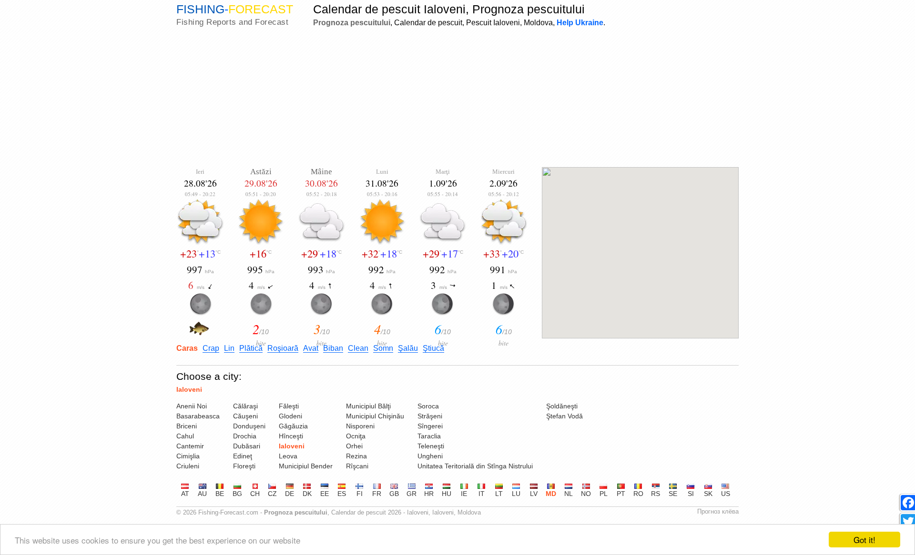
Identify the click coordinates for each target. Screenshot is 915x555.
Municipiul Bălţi (368, 406)
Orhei (354, 446)
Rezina (356, 456)
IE (464, 493)
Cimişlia (188, 456)
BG (237, 493)
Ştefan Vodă (564, 416)
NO (586, 493)
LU (516, 493)
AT (185, 493)
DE (289, 493)
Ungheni (430, 456)
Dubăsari (246, 446)
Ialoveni (189, 389)
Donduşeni (249, 426)
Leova (288, 456)
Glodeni (290, 416)
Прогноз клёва (718, 511)
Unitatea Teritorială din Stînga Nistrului (475, 466)
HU (446, 493)
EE (324, 493)
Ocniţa (356, 436)
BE (219, 493)
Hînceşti (291, 436)
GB (394, 493)
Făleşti (289, 406)
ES (341, 493)
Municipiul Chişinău (375, 416)
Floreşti (244, 466)
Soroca (428, 406)
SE (673, 493)
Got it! (864, 539)
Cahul (185, 436)
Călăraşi (245, 406)
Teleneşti (430, 446)
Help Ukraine (580, 22)
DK (307, 493)
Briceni (186, 426)
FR (376, 493)
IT (481, 493)
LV (534, 493)
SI (691, 493)
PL (604, 493)
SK (708, 493)
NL (568, 493)
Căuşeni (245, 416)
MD (551, 493)
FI (359, 493)
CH (255, 493)
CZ (272, 493)
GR (412, 493)
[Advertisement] (457, 98)
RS (655, 493)
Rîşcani (357, 466)
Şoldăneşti (562, 406)
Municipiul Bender (306, 466)
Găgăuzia (293, 426)
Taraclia (429, 436)
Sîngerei (430, 426)
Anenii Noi (191, 406)
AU (202, 493)
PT (621, 493)
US (725, 493)
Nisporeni (360, 426)
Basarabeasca (198, 416)
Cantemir (190, 446)
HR (429, 493)
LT (499, 493)
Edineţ (242, 456)
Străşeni (429, 416)
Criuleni (187, 466)
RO (638, 493)
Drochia (244, 436)
